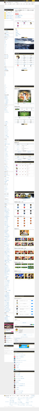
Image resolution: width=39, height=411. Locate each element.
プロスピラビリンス (6, 146)
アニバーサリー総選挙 (17, 16)
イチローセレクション (7, 201)
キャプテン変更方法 (6, 227)
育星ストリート (6, 160)
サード (18, 224)
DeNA (5, 74)
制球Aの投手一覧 (6, 98)
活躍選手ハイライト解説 (7, 261)
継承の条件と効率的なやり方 (7, 271)
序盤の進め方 (6, 207)
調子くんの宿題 (6, 166)
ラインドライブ (24, 268)
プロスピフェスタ (6, 126)
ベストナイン (24, 246)
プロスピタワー (6, 140)
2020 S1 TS (18, 27)
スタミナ (31, 254)
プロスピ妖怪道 (6, 135)
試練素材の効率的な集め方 (7, 295)
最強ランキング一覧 (6, 38)
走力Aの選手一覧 (6, 103)
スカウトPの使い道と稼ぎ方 (7, 297)
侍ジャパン (18, 63)
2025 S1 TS (18, 24)
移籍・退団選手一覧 (6, 217)
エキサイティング (18, 241)
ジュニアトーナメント (7, 192)
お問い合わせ (22, 395)
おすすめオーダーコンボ (7, 287)
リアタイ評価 (31, 64)
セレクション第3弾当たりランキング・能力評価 (10, 12)
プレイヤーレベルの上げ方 (7, 235)
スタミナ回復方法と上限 (7, 212)
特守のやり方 (6, 275)
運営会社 (24, 395)
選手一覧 (16, 339)
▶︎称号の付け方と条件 (19, 159)
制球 (24, 254)
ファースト (24, 63)
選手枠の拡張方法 (6, 231)
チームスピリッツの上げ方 (7, 282)
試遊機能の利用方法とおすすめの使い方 (8, 260)
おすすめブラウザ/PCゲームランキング (9, 344)
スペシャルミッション (7, 130)
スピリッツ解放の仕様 (7, 276)
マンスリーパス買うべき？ (7, 257)
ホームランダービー (6, 151)
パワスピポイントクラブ (7, 301)
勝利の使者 (18, 157)
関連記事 (17, 35)
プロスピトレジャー (6, 131)
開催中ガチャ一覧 (6, 172)
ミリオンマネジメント (7, 156)
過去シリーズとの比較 (18, 34)
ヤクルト (31, 208)
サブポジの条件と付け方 (7, 285)
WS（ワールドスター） (7, 196)
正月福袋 (5, 182)
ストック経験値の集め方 (7, 311)
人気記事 (6, 11)
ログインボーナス (6, 242)
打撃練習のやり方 (6, 241)
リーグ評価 (24, 64)
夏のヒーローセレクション (7, 202)
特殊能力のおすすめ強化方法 (7, 270)
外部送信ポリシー (18, 395)
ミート (18, 260)
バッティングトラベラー (7, 112)
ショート (24, 224)
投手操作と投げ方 (6, 221)
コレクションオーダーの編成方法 (8, 290)
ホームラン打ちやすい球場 (7, 256)
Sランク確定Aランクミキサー (7, 262)
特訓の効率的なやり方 (7, 267)
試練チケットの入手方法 (7, 306)
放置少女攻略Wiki (27, 402)
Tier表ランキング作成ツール (7, 35)
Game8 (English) (27, 395)
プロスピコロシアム (6, 155)
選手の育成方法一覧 (6, 265)
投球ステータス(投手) (6, 55)
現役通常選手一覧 (6, 69)
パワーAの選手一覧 (6, 102)
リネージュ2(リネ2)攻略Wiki (20, 402)
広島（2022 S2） (17, 340)
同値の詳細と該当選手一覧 (7, 216)
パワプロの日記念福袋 (7, 180)
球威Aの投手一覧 (6, 97)
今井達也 (16, 15)
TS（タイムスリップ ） (7, 195)
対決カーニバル (6, 141)
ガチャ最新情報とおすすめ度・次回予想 (9, 15)
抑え (30, 219)
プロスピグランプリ (6, 170)
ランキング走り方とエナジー (7, 250)
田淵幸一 (20, 15)
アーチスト (18, 265)
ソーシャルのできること (7, 237)
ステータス (17, 31)
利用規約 (10, 395)
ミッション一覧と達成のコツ (7, 226)
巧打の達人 (6, 150)
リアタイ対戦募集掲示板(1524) (7, 321)
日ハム (5, 88)
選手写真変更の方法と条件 (7, 236)
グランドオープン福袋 (7, 177)
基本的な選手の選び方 (7, 211)
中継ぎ (24, 219)
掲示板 (11, 11)
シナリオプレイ (6, 165)
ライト (5, 53)
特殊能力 (17, 32)
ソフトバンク (6, 87)
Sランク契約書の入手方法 (7, 305)
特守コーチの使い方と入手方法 (7, 310)
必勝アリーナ (6, 108)
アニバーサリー (30, 241)
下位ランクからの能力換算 (7, 255)
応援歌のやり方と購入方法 (7, 251)
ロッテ (30, 214)
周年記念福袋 (6, 181)
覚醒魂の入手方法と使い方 (7, 300)
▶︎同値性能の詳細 (29, 159)
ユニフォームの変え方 (7, 247)
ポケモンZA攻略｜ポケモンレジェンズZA (13, 397)
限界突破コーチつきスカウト (7, 175)
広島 (24, 208)
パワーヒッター (18, 61)
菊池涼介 (22, 15)
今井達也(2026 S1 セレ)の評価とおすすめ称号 (10, 18)
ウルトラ (18, 246)
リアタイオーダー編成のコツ (7, 281)
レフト (30, 224)
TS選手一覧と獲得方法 (7, 34)
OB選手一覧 (29, 279)
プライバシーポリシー (14, 395)
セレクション (24, 241)
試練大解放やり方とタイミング (7, 252)
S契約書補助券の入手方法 (7, 296)
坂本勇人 (18, 15)
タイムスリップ (19, 279)
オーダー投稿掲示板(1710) (7, 320)
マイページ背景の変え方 (7, 245)
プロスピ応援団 (6, 121)
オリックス (6, 92)
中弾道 (18, 268)
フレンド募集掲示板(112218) (7, 316)
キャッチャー (6, 44)
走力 (30, 260)
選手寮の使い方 (6, 232)
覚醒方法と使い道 (6, 272)
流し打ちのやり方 (6, 222)
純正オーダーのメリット (7, 286)
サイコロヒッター (6, 161)
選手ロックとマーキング (7, 246)
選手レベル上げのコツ (7, 266)
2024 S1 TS (24, 24)
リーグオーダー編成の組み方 (7, 280)
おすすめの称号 (17, 33)
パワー (24, 260)
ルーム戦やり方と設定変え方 (7, 240)
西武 (24, 214)
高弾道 (30, 265)
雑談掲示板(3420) (6, 317)
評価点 (16, 30)
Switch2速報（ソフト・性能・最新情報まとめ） (30, 397)
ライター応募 (33, 395)
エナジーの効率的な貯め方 (7, 292)
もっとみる (12, 19)
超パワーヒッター (18, 145)
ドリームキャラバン (6, 147)
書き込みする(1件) (24, 322)
